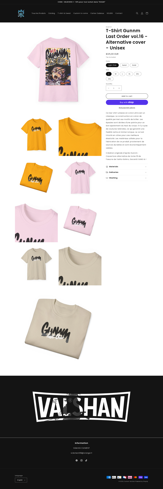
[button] (137, 13)
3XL (109, 79)
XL (130, 74)
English (20, 480)
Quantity (109, 84)
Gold (134, 65)
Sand (124, 65)
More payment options (127, 108)
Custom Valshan (129, 481)
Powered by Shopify (141, 481)
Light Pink (112, 65)
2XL (137, 74)
